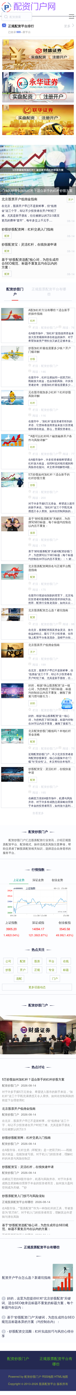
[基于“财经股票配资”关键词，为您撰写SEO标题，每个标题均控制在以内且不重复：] (12, 523)
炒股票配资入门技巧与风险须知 (23, 1196)
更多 (67, 26)
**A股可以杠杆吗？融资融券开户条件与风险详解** (50, 438)
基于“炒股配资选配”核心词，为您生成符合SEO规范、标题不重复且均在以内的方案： (30, 263)
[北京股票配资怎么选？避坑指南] (12, 614)
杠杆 (32, 320)
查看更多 (38, 813)
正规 (37, 970)
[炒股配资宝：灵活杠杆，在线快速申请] (12, 774)
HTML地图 (61, 1376)
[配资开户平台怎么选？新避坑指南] (63, 1277)
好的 (32, 703)
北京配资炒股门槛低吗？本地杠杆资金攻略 (49, 732)
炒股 (32, 358)
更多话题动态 (37, 987)
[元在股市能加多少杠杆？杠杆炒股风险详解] (12, 397)
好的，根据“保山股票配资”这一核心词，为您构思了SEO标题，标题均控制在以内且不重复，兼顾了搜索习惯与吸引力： (49, 690)
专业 (51, 970)
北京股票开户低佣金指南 (19, 199)
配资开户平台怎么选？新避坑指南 (26, 1277)
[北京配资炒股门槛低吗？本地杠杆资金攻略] (12, 736)
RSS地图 (48, 1376)
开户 (70, 199)
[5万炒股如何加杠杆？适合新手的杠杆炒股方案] (38, 170)
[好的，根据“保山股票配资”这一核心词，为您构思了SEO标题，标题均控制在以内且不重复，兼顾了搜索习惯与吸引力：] (12, 690)
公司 (8, 961)
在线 (66, 961)
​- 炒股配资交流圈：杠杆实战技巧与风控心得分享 (38, 1333)
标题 (66, 970)
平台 (51, 961)
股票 (32, 532)
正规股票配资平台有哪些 (56, 1361)
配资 (6, 235)
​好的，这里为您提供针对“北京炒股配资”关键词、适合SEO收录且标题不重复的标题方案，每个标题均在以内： (37, 1303)
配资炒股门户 (18, 1358)
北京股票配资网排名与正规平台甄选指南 (49, 568)
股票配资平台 (47, 1384)
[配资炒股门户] (29, 7)
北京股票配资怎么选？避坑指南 (48, 610)
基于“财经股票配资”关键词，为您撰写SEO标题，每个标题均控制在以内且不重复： (49, 522)
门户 (55, 978)
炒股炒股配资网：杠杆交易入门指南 (28, 229)
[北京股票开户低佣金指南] (12, 650)
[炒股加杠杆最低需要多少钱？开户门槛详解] (12, 353)
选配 (19, 978)
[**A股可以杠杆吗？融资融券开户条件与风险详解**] (12, 440)
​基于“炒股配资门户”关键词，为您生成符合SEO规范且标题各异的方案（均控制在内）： (38, 1319)
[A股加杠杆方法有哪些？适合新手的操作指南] (12, 314)
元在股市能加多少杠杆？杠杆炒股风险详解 (49, 394)
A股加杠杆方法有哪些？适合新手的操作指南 (49, 312)
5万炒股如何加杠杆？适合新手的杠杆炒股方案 (39, 190)
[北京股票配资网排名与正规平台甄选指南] (12, 572)
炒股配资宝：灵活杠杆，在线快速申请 (29, 244)
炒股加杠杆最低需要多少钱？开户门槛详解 (49, 350)
